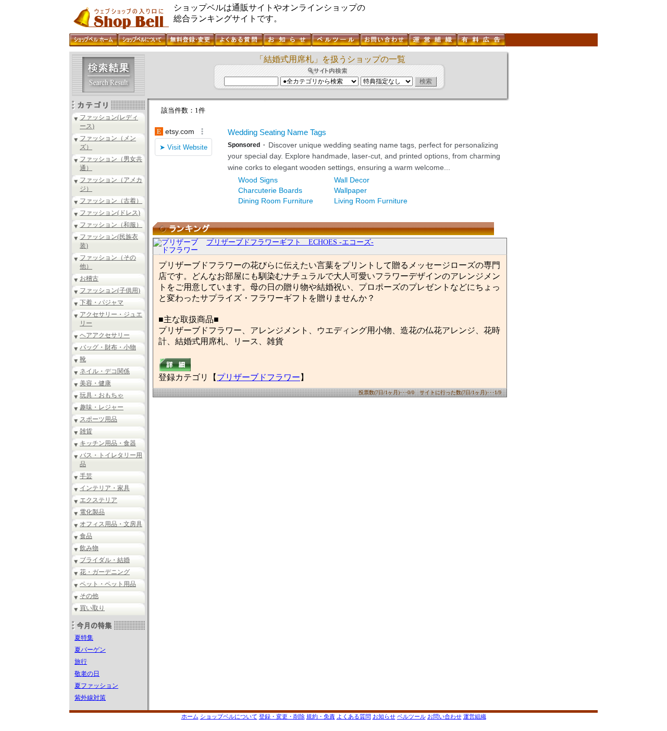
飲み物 (89, 548)
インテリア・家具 (105, 488)
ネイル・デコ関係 (105, 371)
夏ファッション (96, 685)
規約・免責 (320, 716)
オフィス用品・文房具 (111, 524)
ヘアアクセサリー (105, 335)
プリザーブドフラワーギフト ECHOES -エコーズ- (290, 242)
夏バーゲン (90, 649)
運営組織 (474, 716)
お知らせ (384, 716)
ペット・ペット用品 (108, 584)
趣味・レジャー (101, 407)
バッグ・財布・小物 (108, 347)
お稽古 (89, 278)
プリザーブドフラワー (258, 377)
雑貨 (86, 431)
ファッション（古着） (111, 200)
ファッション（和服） (111, 224)
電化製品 (92, 512)
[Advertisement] (552, 208)
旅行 (81, 661)
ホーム (190, 716)
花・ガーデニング (105, 572)
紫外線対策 (90, 697)
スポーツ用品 (98, 419)
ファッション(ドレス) (110, 212)
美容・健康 (95, 383)
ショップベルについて (228, 716)
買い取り (92, 608)
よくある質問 (354, 716)
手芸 (86, 476)
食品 (86, 536)
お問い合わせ (444, 716)
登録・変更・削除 (282, 716)
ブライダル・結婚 (105, 560)
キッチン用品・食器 (108, 443)
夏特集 (84, 637)
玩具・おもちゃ (101, 395)
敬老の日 (87, 673)
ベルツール (411, 716)
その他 (89, 596)
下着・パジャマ (101, 302)
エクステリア (98, 500)
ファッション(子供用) (110, 290)
